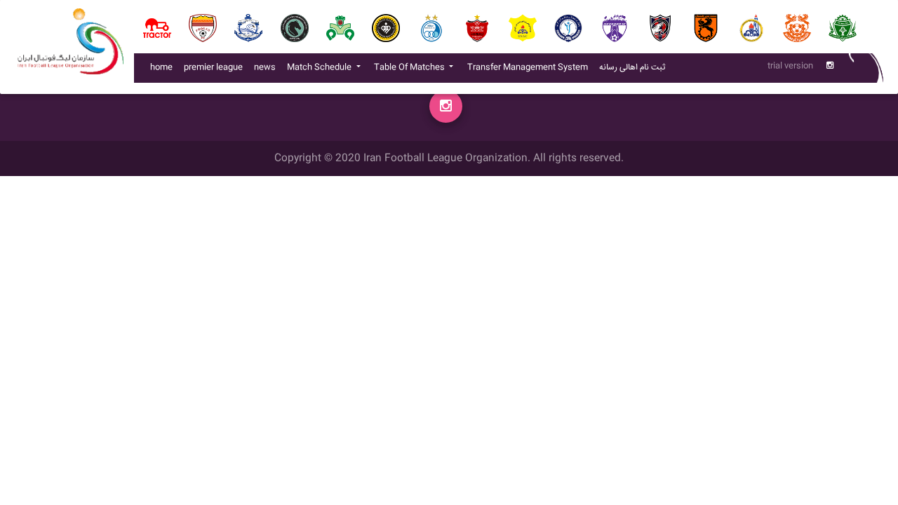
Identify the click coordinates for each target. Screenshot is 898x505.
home (161, 67)
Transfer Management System (530, 67)
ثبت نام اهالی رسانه (635, 67)
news (267, 67)
